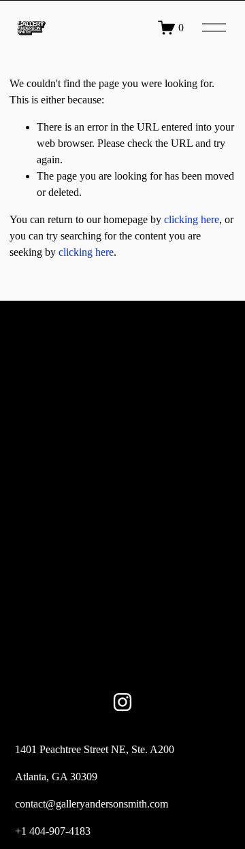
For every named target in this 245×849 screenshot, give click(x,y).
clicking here (191, 219)
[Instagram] (122, 702)
